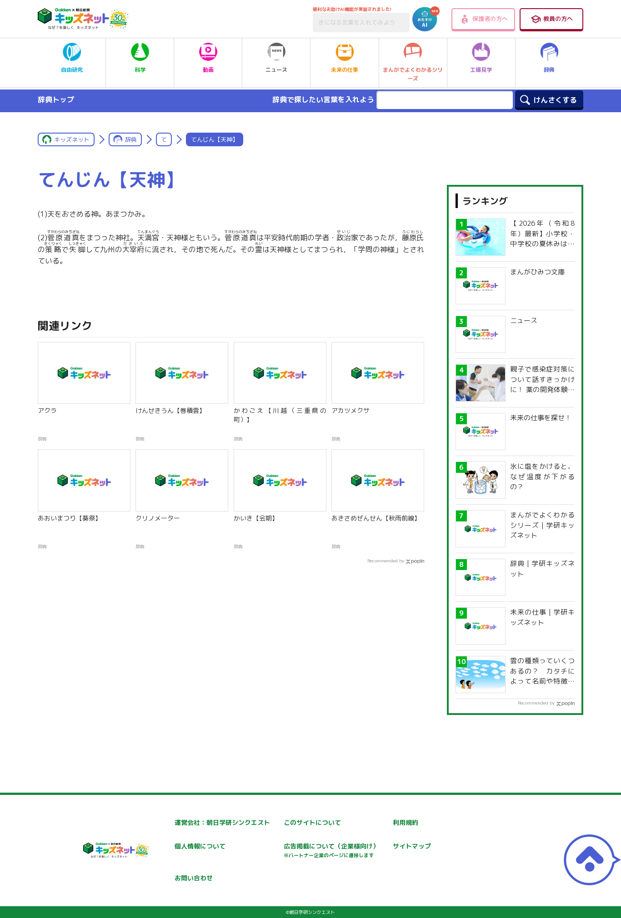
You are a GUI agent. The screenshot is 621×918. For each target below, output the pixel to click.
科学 (140, 70)
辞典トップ (56, 99)
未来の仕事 (344, 70)
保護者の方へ (490, 19)
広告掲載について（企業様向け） (331, 850)
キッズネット (72, 139)
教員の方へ (558, 19)
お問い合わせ (194, 877)
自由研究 (72, 70)
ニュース (276, 70)
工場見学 (481, 70)
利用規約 (405, 822)
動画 (208, 70)
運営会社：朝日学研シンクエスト (222, 822)
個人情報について (200, 846)
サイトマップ (412, 846)
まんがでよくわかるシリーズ (413, 74)
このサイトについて (312, 822)
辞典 (549, 70)
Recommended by (385, 560)
